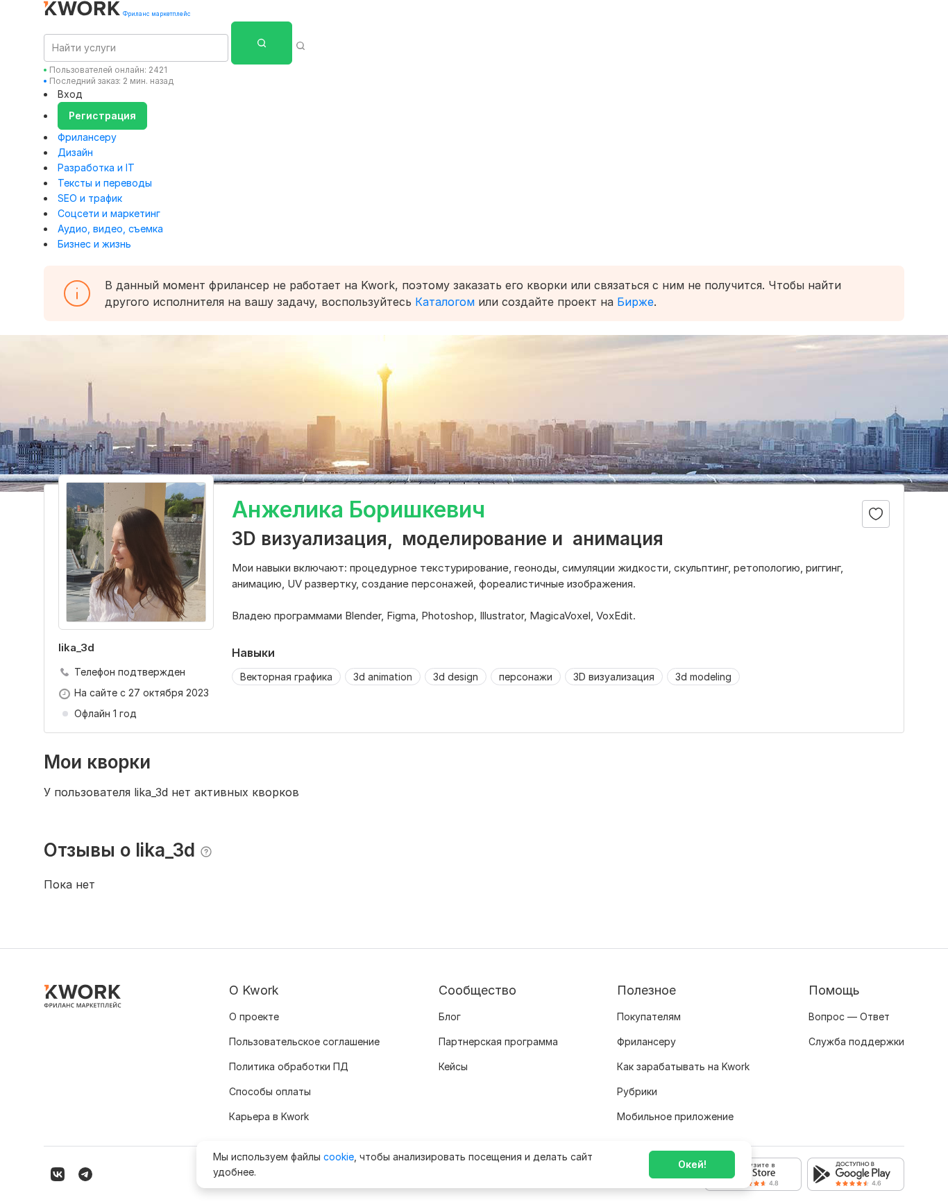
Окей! (692, 1164)
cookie (338, 1156)
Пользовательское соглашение (304, 1041)
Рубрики (637, 1091)
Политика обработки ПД (288, 1066)
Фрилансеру (87, 137)
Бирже (635, 302)
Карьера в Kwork (269, 1116)
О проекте (254, 1016)
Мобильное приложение (675, 1116)
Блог (450, 1016)
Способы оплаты (270, 1091)
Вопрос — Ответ (849, 1016)
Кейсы (453, 1066)
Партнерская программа (498, 1041)
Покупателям (649, 1016)
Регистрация (102, 115)
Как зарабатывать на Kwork (683, 1066)
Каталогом (445, 302)
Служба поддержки (856, 1041)
